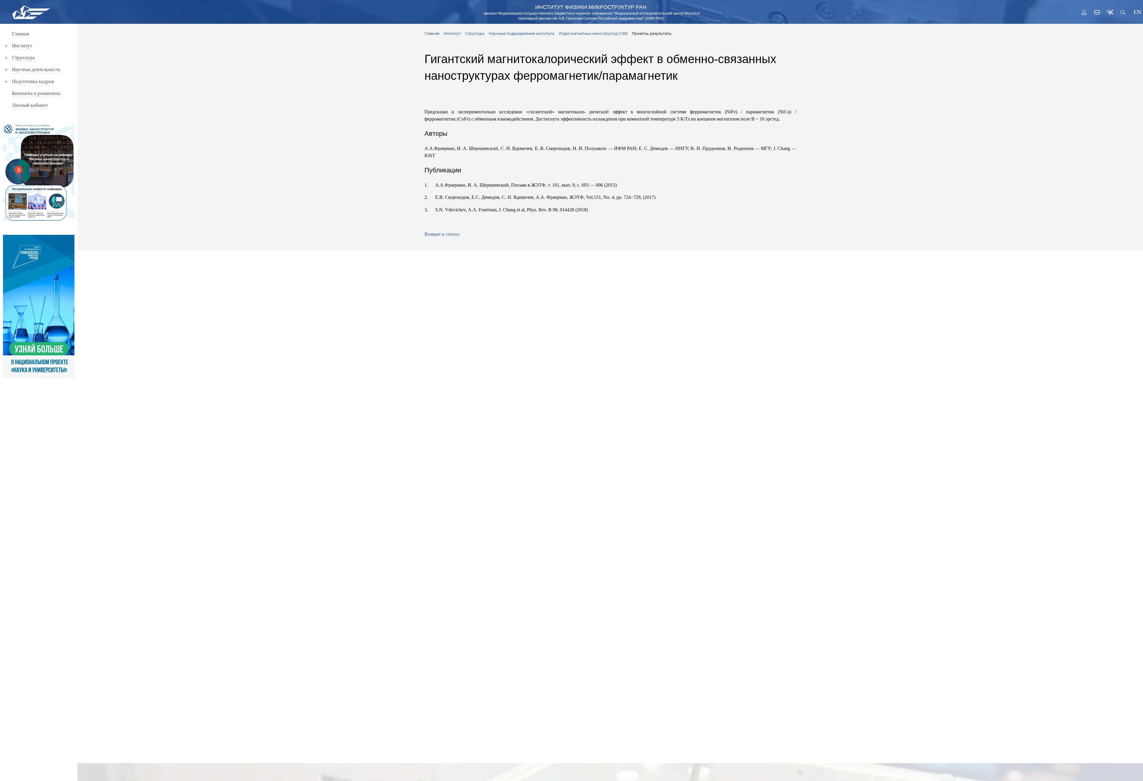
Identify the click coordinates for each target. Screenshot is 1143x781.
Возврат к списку (442, 234)
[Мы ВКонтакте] (1110, 12)
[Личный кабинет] (1084, 12)
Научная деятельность (36, 69)
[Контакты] (1097, 12)
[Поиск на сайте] (1123, 12)
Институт (22, 46)
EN (1136, 12)
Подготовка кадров (33, 81)
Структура (23, 57)
